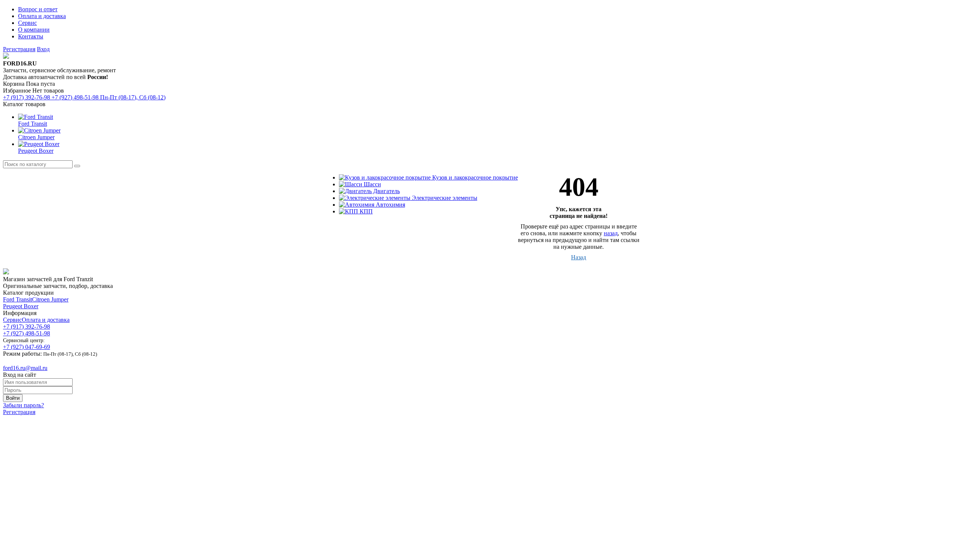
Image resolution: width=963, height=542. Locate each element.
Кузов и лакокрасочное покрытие (474, 177)
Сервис (27, 23)
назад (611, 233)
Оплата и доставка (42, 16)
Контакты (30, 36)
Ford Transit (17, 299)
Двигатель (386, 191)
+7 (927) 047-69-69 (26, 347)
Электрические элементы (443, 198)
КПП (365, 211)
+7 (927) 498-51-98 (26, 333)
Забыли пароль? (23, 405)
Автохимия (389, 204)
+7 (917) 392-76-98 (26, 326)
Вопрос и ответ (38, 9)
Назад (578, 257)
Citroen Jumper (50, 299)
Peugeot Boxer (20, 306)
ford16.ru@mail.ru (25, 368)
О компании (34, 29)
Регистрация (19, 49)
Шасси (371, 184)
